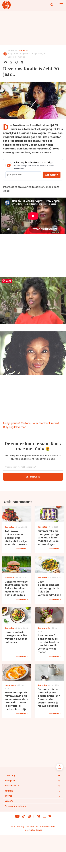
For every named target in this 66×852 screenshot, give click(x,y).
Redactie (12, 50)
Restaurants (12, 785)
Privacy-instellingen (16, 806)
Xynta (39, 830)
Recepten (10, 780)
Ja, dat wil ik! (33, 476)
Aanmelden (51, 174)
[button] (57, 776)
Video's (23, 50)
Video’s (9, 801)
